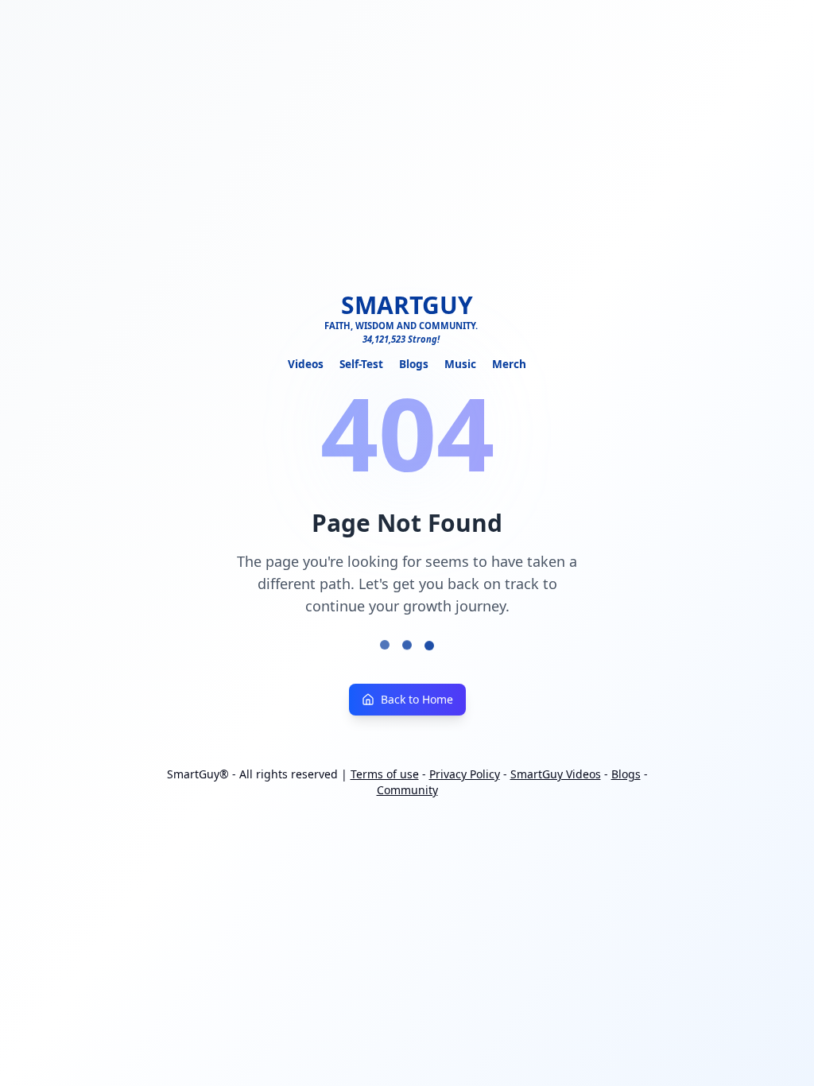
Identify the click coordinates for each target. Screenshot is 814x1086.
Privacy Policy (464, 774)
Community (407, 789)
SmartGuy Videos (555, 774)
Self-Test (361, 363)
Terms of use (385, 774)
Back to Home (417, 699)
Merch (509, 363)
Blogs (413, 363)
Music (460, 363)
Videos (306, 363)
